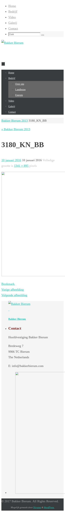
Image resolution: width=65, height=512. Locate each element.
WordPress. (49, 507)
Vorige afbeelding (12, 289)
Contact (13, 28)
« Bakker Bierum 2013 (15, 129)
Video (12, 17)
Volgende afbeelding (14, 295)
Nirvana (37, 507)
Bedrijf (12, 11)
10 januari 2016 (11, 160)
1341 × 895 (21, 165)
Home (12, 6)
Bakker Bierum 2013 (14, 120)
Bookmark (8, 284)
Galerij (12, 22)
